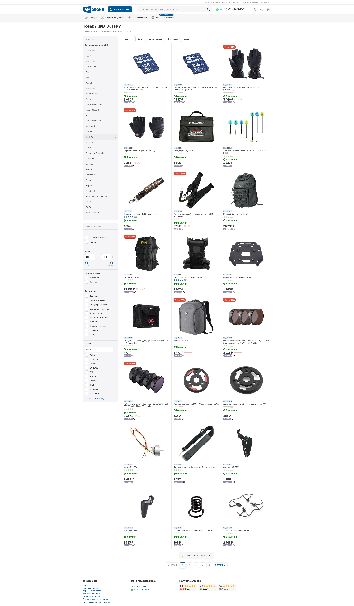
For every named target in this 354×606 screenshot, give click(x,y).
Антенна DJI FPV (231, 467)
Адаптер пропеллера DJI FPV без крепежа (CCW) (196, 404)
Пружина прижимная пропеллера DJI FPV (193, 530)
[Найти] (208, 9)
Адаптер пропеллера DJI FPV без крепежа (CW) (245, 404)
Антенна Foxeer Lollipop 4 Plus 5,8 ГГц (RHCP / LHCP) (244, 152)
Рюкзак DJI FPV (181, 340)
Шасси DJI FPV (130, 530)
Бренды (86, 585)
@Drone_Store (140, 586)
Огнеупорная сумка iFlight (185, 151)
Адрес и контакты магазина (95, 591)
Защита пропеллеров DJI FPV (237, 530)
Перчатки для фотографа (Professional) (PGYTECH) (241, 88)
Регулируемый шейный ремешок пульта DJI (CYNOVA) (193, 215)
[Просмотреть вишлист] (256, 9)
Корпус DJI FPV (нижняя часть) (237, 277)
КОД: (125, 85)
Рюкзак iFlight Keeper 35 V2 (235, 214)
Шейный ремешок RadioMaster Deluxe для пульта (196, 467)
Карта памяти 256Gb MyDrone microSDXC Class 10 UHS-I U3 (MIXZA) (195, 88)
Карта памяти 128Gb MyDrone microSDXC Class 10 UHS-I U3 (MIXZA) (145, 88)
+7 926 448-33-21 (142, 590)
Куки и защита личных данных (96, 602)
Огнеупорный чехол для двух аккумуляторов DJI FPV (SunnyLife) (146, 341)
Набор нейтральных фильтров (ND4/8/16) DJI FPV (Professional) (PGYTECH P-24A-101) (246, 341)
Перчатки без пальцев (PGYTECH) (139, 151)
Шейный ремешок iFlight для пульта (140, 214)
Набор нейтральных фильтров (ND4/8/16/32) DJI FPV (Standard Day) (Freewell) (146, 405)
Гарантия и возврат (92, 596)
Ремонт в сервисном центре (95, 599)
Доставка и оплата (91, 593)
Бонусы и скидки (90, 588)
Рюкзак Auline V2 (131, 277)
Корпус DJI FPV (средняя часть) (188, 277)
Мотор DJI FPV (130, 467)
